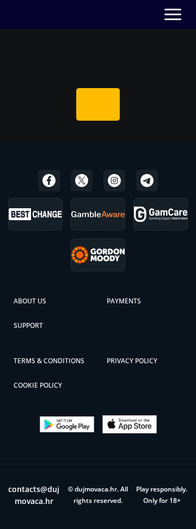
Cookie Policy (38, 385)
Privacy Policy (132, 360)
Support (28, 325)
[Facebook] (49, 180)
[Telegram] (147, 180)
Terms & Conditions (49, 360)
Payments (124, 301)
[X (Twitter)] (82, 180)
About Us (30, 301)
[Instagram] (114, 180)
